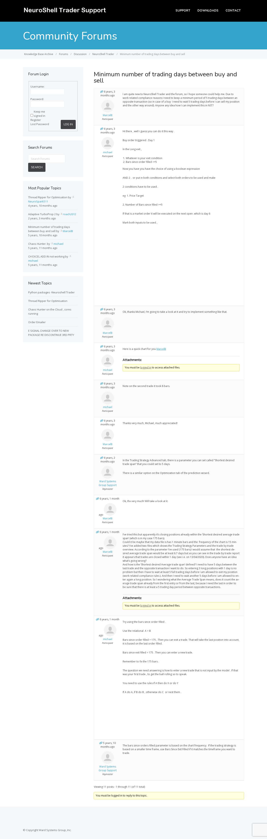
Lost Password (39, 124)
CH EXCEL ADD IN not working (46, 256)
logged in (145, 367)
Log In (68, 124)
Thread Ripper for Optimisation (47, 197)
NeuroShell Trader (103, 54)
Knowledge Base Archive (38, 54)
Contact (233, 11)
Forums (63, 54)
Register (35, 120)
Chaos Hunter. (37, 244)
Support (183, 11)
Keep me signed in (39, 114)
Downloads (208, 11)
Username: (37, 86)
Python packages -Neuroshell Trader (51, 292)
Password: (37, 99)
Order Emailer (37, 322)
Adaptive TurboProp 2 (42, 214)
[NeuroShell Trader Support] (64, 14)
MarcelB (161, 349)
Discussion (80, 54)
